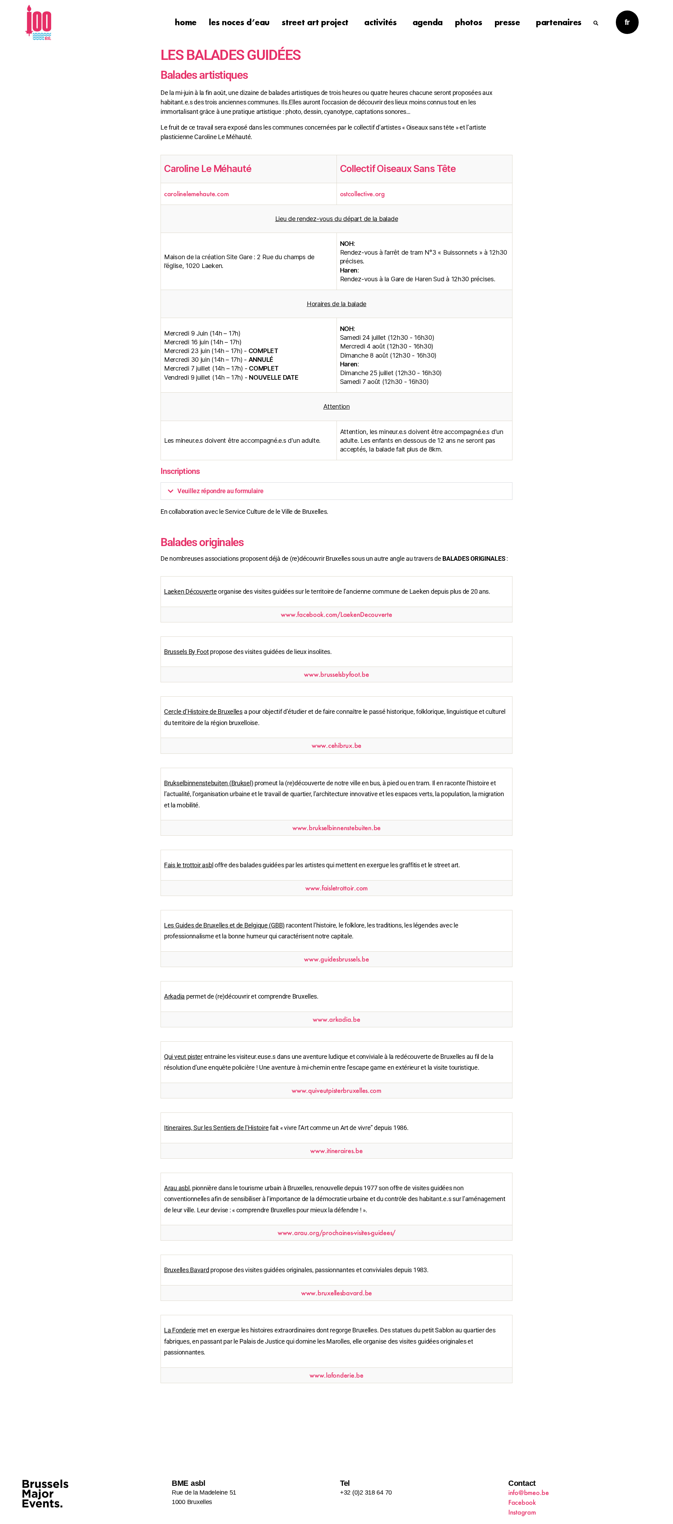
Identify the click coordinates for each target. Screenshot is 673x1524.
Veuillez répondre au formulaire (220, 491)
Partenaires (559, 22)
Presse (507, 22)
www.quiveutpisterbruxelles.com (336, 1090)
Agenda (428, 22)
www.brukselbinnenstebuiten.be (336, 827)
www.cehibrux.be (336, 745)
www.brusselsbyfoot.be (336, 674)
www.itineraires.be (336, 1150)
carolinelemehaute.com (196, 193)
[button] (596, 18)
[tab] (336, 491)
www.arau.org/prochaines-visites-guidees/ (336, 1232)
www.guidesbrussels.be (336, 959)
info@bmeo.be (528, 1492)
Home (186, 22)
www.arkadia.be (336, 1019)
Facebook (522, 1502)
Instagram (522, 1512)
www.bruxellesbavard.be (336, 1293)
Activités (380, 22)
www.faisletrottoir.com (336, 888)
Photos (468, 22)
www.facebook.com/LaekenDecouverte (336, 614)
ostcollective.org (362, 193)
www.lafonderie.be (336, 1375)
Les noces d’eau (239, 22)
